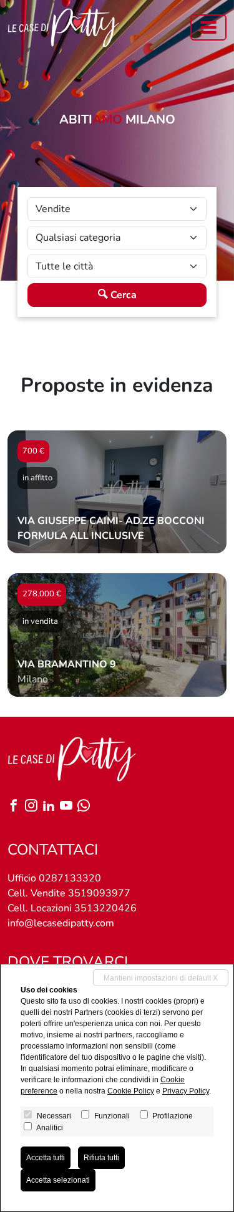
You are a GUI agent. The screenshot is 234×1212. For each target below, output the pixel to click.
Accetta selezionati (58, 1180)
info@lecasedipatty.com (60, 923)
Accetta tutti (45, 1157)
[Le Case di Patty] (63, 28)
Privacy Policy (185, 1091)
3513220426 (105, 908)
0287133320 (70, 878)
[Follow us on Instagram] (33, 806)
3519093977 (99, 893)
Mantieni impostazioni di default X (161, 978)
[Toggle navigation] (208, 27)
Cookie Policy (130, 1091)
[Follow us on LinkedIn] (51, 806)
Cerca (122, 295)
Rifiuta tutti (101, 1157)
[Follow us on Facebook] (16, 806)
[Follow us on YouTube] (68, 806)
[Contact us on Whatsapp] (86, 806)
